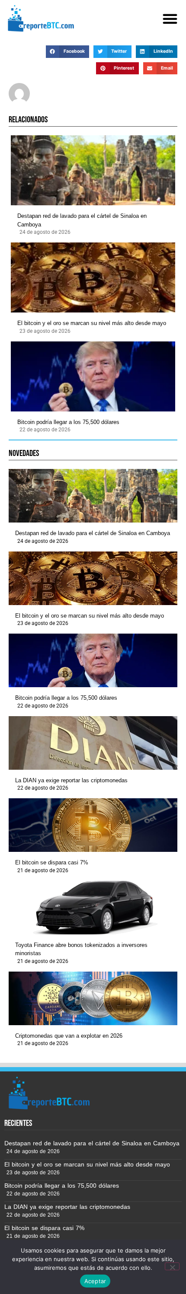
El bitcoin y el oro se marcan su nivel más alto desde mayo (91, 323)
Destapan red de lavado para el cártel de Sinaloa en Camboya (82, 220)
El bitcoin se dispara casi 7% (51, 862)
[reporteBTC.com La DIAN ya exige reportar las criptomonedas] (93, 743)
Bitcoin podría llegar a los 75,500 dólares (68, 422)
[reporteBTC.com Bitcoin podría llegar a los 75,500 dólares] (93, 376)
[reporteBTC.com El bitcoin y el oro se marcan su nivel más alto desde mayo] (93, 277)
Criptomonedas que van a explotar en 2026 (68, 1036)
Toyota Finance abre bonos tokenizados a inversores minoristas (81, 949)
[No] (172, 1266)
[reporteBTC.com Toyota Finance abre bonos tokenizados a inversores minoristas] (93, 907)
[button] (170, 18)
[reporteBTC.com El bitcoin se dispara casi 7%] (93, 825)
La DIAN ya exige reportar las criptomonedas (71, 780)
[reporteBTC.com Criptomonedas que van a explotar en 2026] (93, 998)
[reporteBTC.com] (39, 18)
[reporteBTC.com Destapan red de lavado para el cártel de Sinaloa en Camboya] (93, 170)
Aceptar (95, 1281)
